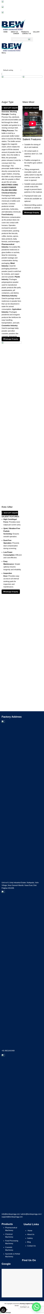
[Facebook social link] (18, 17)
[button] (3, 1310)
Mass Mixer (28, 102)
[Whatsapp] (36, 1306)
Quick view (4, 97)
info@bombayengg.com (11, 1214)
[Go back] (4, 57)
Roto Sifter (7, 507)
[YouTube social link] (23, 17)
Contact (31, 1246)
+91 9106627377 (8, 9)
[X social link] (20, 17)
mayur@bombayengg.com (12, 15)
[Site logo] (14, 25)
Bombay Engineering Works (28, 1303)
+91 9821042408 (8, 4)
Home (29, 1230)
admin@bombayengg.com (31, 1214)
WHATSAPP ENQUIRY (20, 39)
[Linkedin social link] (26, 17)
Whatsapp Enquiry (10, 339)
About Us (30, 1234)
